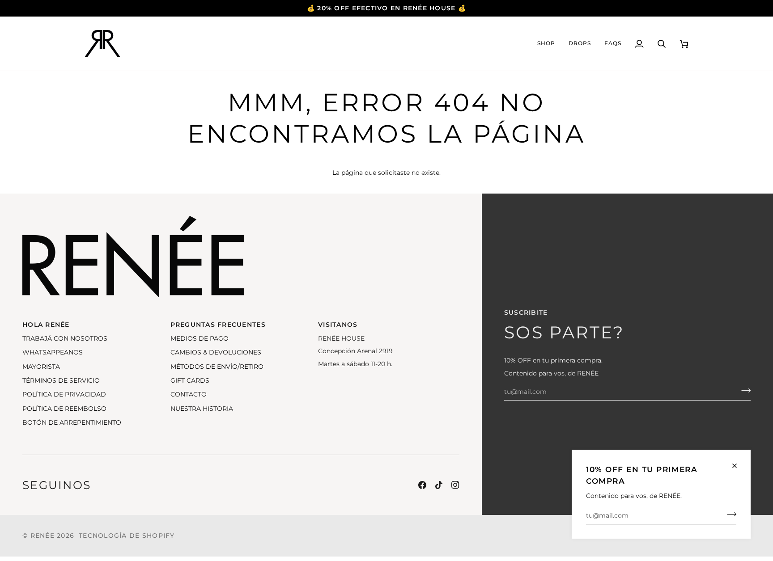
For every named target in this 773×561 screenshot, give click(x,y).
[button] (546, 44)
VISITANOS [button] (337, 325)
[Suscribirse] (729, 514)
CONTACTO (188, 394)
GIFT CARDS (189, 380)
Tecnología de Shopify (126, 535)
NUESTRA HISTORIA (201, 408)
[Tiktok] (438, 485)
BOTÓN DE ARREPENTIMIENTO (71, 422)
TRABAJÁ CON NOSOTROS (64, 338)
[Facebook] (422, 485)
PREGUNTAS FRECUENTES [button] (218, 325)
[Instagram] (455, 485)
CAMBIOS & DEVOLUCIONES (215, 352)
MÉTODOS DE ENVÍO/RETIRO (216, 366)
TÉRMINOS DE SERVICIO (61, 380)
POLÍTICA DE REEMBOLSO (64, 408)
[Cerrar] (738, 466)
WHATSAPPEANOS (52, 352)
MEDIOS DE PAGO (199, 338)
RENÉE (42, 535)
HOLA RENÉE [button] (46, 325)
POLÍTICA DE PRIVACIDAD (64, 394)
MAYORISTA (41, 366)
